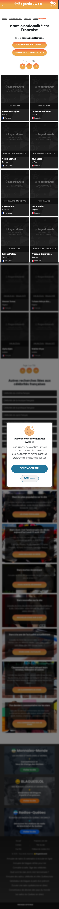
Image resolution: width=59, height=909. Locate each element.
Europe (35, 19)
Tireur (4, 115)
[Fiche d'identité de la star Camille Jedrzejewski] (44, 89)
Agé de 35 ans (14, 106)
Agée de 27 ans (14, 248)
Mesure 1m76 (50, 153)
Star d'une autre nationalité (29, 45)
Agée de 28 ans (44, 201)
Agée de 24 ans (44, 106)
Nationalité (27, 19)
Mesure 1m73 (51, 248)
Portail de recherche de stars (29, 52)
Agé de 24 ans (38, 153)
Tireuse (34, 115)
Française (37, 118)
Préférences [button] (29, 478)
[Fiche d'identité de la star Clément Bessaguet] (15, 89)
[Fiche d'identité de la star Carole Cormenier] (15, 136)
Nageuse (35, 210)
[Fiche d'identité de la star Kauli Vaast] (44, 136)
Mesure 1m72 (21, 153)
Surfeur (34, 162)
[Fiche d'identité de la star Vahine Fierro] (15, 184)
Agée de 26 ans (9, 201)
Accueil (4, 19)
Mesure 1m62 (21, 201)
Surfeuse (5, 210)
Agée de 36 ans (9, 153)
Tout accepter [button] (29, 468)
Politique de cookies (36, 458)
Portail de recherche (15, 19)
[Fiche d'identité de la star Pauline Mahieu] (15, 231)
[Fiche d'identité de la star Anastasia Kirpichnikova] (44, 231)
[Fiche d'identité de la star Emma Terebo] (44, 184)
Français (8, 118)
